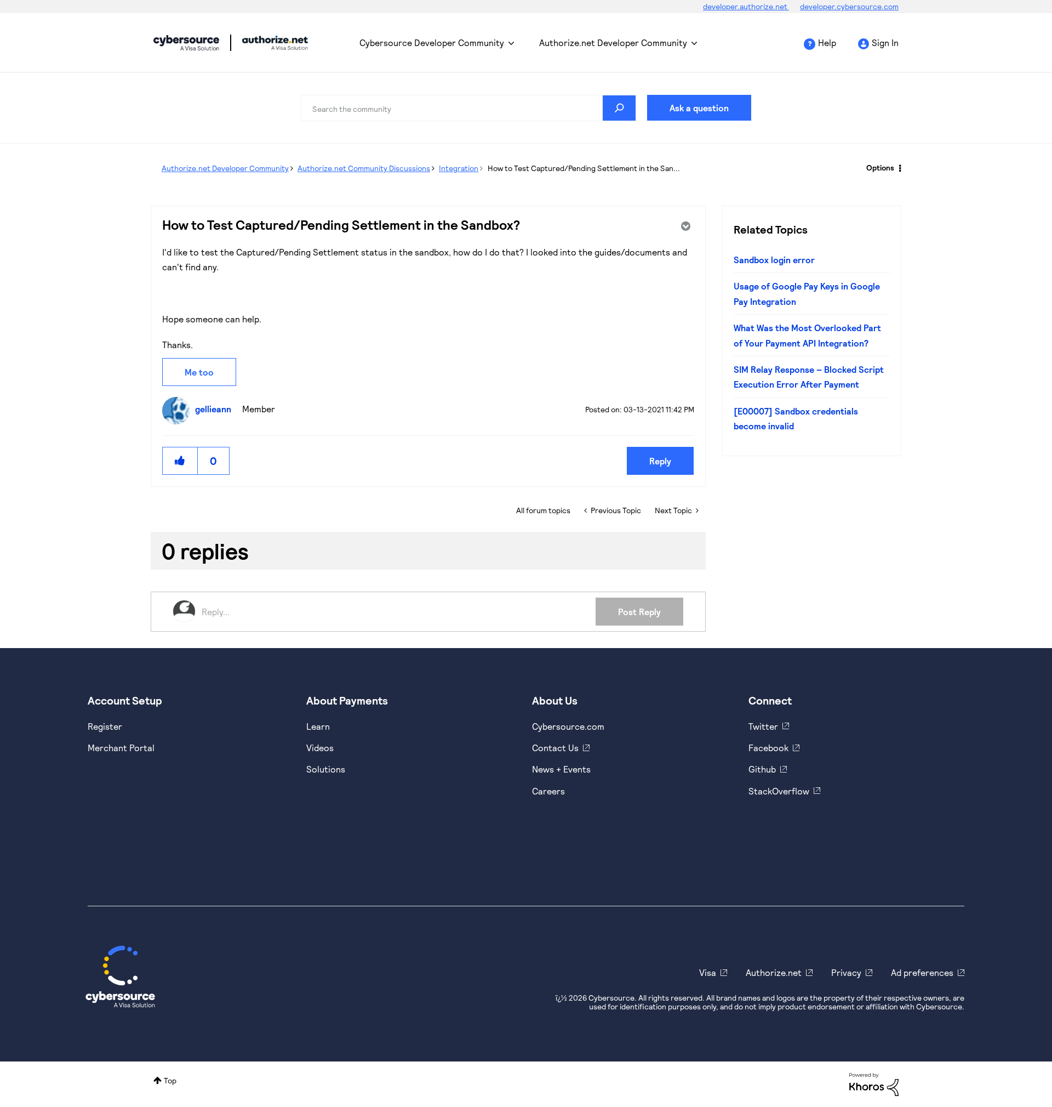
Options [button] (880, 167)
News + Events (561, 769)
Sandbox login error (774, 259)
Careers (548, 791)
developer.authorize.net (746, 6)
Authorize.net (774, 972)
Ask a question (699, 108)
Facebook (768, 747)
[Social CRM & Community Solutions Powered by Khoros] (874, 1083)
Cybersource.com (568, 726)
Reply (660, 461)
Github (762, 769)
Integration (458, 168)
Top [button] (170, 1080)
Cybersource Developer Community (186, 42)
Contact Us (555, 747)
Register (105, 726)
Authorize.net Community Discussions (364, 168)
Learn (318, 726)
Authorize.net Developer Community (613, 42)
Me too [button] (199, 372)
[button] (180, 460)
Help (827, 42)
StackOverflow (778, 791)
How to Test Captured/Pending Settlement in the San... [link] (584, 168)
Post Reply (639, 611)
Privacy (846, 972)
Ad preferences (922, 972)
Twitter (763, 726)
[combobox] (468, 108)
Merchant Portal (121, 747)
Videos (320, 747)
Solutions (325, 769)
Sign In (885, 42)
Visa (707, 972)
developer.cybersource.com (849, 6)
